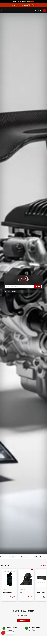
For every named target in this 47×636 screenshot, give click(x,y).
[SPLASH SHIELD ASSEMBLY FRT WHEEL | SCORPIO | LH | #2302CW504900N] (9, 578)
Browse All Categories (12, 291)
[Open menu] (44, 10)
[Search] (35, 10)
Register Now (24, 620)
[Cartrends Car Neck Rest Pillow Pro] (26, 578)
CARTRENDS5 (32, 5)
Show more (42, 565)
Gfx (38, 589)
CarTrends (22, 589)
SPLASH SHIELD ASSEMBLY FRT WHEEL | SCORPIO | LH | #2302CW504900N (9, 592)
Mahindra (5, 589)
